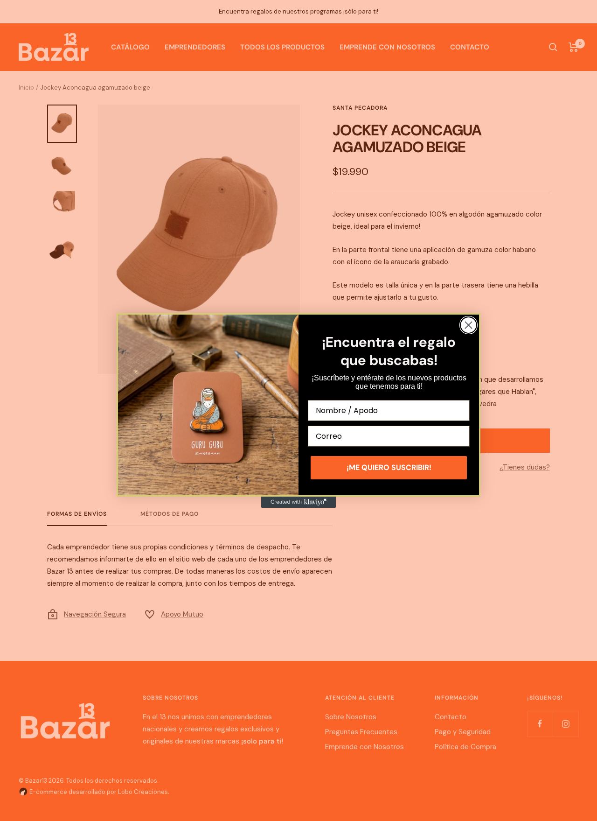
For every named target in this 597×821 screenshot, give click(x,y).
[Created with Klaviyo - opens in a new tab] (298, 502)
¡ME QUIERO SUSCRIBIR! (389, 467)
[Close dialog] (468, 325)
